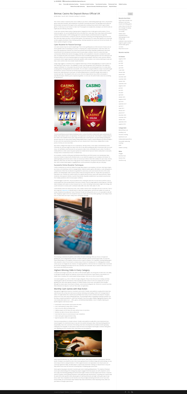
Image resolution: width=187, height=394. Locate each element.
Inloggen (121, 153)
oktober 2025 (122, 81)
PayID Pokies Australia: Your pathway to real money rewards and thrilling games (125, 22)
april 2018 (121, 101)
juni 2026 (121, 63)
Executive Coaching (73, 16)
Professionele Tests (112, 4)
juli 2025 (121, 88)
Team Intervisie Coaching (101, 4)
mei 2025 (121, 92)
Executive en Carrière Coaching (87, 4)
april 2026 (121, 67)
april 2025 (121, 95)
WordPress (79, 392)
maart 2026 (121, 70)
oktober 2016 (122, 119)
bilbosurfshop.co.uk (123, 130)
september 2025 (122, 83)
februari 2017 (122, 110)
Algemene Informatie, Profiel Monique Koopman (97, 6)
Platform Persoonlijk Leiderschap (77, 6)
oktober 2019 (122, 97)
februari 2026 (122, 72)
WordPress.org (122, 160)
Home (60, 4)
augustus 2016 (122, 124)
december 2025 (122, 76)
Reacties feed (122, 158)
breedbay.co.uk (122, 132)
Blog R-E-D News (113, 6)
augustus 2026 (122, 59)
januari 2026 (122, 74)
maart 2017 (121, 108)
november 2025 (122, 79)
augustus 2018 (122, 99)
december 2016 (122, 115)
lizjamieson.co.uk (123, 136)
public (120, 145)
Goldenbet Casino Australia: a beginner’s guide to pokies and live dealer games (126, 42)
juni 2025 (121, 90)
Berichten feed (122, 156)
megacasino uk (65, 190)
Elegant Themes (64, 392)
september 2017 (122, 104)
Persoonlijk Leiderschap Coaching (70, 4)
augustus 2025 (122, 85)
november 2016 (122, 117)
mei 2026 (121, 65)
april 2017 (121, 106)
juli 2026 (121, 61)
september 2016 (122, 122)
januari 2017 (122, 113)
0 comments (82, 16)
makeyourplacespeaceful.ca (125, 139)
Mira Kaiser (58, 16)
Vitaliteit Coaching (123, 4)
